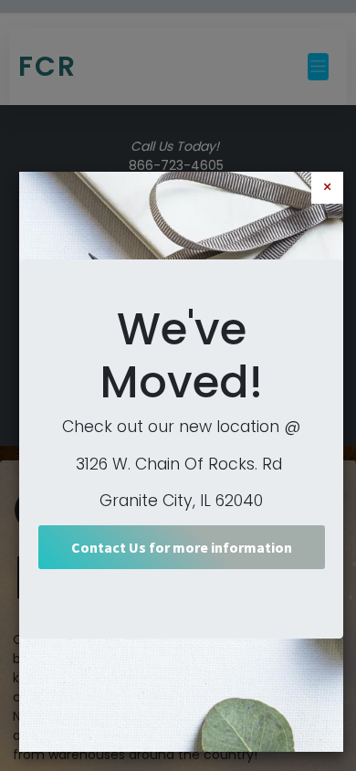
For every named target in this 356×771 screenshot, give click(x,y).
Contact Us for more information (181, 547)
